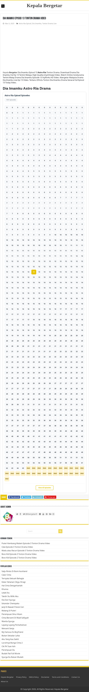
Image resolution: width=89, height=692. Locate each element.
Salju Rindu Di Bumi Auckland (14, 571)
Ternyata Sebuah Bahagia (13, 578)
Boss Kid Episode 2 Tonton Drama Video (19, 557)
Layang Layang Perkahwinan (14, 625)
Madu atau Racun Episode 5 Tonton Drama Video (23, 550)
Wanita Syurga (8, 621)
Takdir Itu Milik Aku (10, 596)
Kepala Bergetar (44, 5)
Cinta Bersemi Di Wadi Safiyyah (15, 617)
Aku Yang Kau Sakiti (10, 639)
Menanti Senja (8, 628)
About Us (4, 681)
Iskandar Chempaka (10, 603)
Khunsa (5, 589)
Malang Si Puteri (9, 610)
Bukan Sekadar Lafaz (11, 635)
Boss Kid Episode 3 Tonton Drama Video (19, 554)
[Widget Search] (60, 531)
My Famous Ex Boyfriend (12, 632)
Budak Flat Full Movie (11, 653)
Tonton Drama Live (49, 23)
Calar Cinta (6, 575)
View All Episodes (44, 488)
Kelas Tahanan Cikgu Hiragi (13, 582)
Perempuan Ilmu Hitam (12, 614)
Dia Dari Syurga (8, 600)
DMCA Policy (34, 677)
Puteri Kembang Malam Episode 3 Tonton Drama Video (26, 543)
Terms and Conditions (60, 677)
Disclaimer (45, 677)
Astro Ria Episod (25, 23)
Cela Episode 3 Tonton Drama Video (17, 547)
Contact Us (76, 677)
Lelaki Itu (6, 592)
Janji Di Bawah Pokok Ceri (13, 607)
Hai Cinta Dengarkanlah (12, 585)
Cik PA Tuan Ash (8, 646)
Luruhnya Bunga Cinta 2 (12, 642)
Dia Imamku (36, 23)
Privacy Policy (21, 677)
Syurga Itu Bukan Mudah (12, 657)
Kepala (10, 72)
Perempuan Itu (8, 650)
